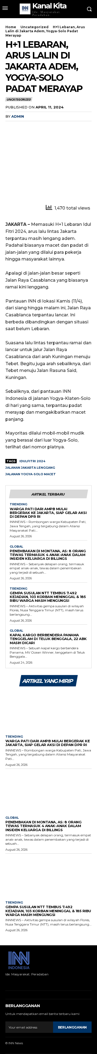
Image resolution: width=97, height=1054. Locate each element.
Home (10, 27)
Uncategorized (34, 27)
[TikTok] (23, 982)
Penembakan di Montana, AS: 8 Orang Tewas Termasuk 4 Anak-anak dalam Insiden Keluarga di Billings (48, 555)
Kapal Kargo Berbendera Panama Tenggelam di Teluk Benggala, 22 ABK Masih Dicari (48, 639)
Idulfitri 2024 (32, 461)
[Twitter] (23, 127)
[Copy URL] (48, 127)
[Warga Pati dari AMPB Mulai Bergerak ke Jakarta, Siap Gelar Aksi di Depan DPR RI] (48, 710)
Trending (18, 504)
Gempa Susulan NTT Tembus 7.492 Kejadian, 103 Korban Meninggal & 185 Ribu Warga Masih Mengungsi (48, 597)
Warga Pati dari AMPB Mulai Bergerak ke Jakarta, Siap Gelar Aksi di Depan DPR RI (48, 513)
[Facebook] (10, 127)
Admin (17, 116)
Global (16, 546)
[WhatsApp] (35, 127)
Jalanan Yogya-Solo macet (30, 474)
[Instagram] (14, 982)
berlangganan (72, 1027)
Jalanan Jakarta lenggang (30, 468)
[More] (60, 127)
